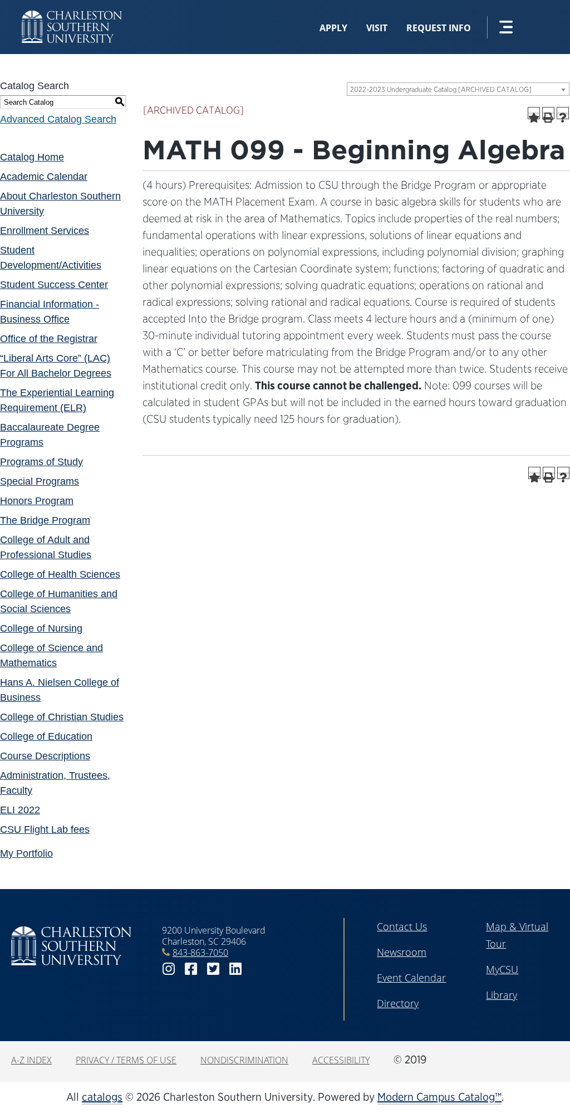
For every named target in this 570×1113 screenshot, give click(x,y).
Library (501, 995)
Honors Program (36, 500)
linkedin (235, 969)
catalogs (102, 1097)
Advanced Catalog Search (58, 119)
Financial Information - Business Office (49, 312)
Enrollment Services (44, 230)
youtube (257, 969)
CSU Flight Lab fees (45, 829)
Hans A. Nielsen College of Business (59, 690)
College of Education (46, 736)
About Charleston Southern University (60, 204)
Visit (376, 28)
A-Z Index (31, 1060)
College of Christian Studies (62, 717)
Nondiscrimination (244, 1060)
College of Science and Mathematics (51, 655)
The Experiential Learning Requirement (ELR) (57, 400)
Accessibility (341, 1060)
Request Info (438, 28)
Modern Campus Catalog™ (439, 1097)
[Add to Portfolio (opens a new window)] (534, 113)
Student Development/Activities (50, 258)
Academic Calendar (43, 176)
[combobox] (458, 89)
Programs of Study (41, 461)
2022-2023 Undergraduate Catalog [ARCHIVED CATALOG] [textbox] (441, 89)
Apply (333, 28)
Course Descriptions (45, 755)
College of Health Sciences (60, 574)
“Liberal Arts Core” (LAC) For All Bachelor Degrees (55, 366)
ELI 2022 (20, 810)
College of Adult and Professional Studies (45, 547)
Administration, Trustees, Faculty (55, 783)
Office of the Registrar (48, 338)
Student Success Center (54, 284)
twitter (213, 969)
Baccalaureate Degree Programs (50, 435)
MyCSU (502, 969)
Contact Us (402, 926)
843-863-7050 (200, 952)
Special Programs (39, 481)
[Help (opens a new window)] (563, 113)
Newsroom (401, 952)
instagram (168, 969)
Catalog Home (32, 157)
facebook (191, 969)
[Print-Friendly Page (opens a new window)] (548, 113)
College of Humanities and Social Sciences (58, 601)
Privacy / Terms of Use (126, 1060)
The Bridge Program (45, 520)
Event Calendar (411, 977)
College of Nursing (41, 628)
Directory (398, 1003)
